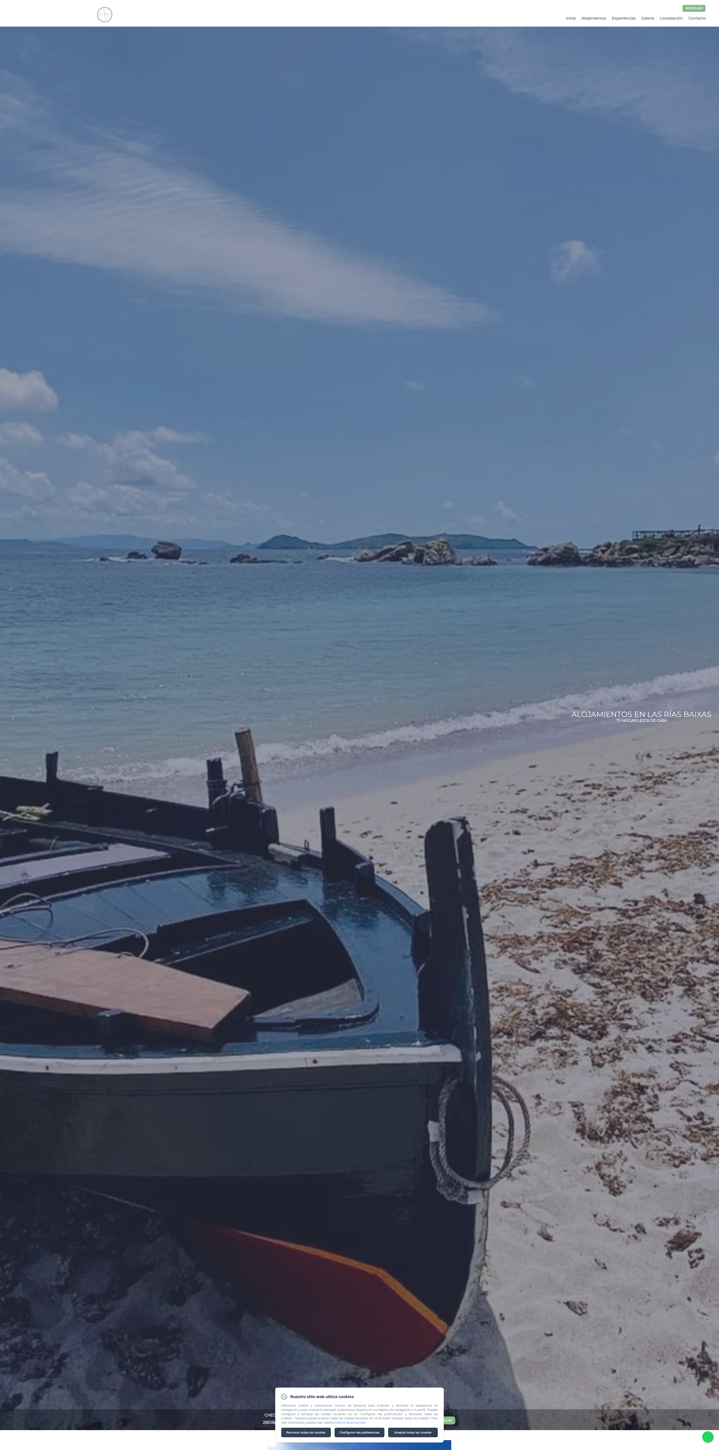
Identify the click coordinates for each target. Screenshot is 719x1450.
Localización (671, 18)
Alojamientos (594, 18)
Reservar (694, 8)
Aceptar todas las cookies (413, 1432)
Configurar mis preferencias (359, 1432)
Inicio (571, 18)
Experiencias (624, 18)
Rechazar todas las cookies (306, 1432)
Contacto (697, 18)
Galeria (647, 18)
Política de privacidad (350, 1422)
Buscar (444, 1420)
